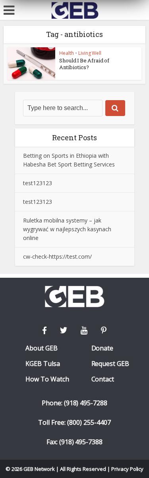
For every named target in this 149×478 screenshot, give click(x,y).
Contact (102, 379)
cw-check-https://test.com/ (57, 256)
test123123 (37, 183)
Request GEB (110, 364)
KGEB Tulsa (42, 364)
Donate (102, 348)
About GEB (41, 348)
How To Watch (47, 379)
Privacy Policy (127, 468)
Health (66, 53)
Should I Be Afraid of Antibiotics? (84, 64)
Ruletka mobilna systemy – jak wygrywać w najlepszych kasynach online (67, 229)
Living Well (89, 53)
